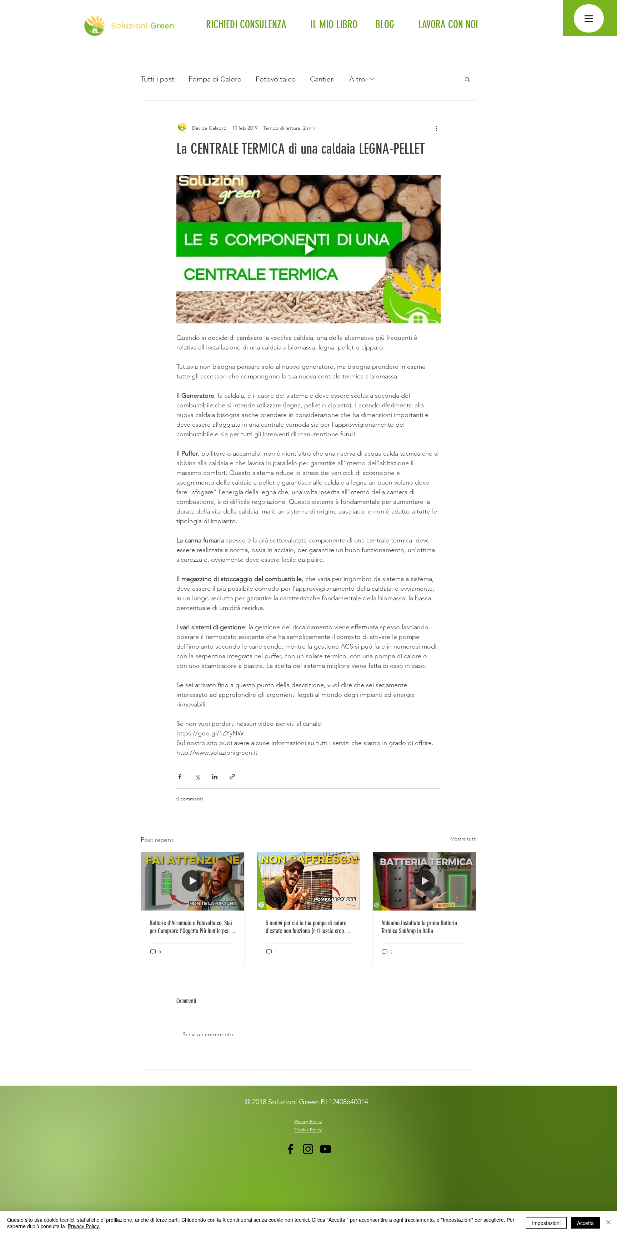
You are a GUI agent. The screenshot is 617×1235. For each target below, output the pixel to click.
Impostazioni (546, 1222)
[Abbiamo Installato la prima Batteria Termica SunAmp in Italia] (424, 881)
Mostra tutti (463, 838)
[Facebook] (290, 1149)
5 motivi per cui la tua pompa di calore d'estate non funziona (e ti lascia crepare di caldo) (308, 927)
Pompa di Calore (215, 79)
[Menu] (589, 18)
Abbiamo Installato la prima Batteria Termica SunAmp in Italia (419, 927)
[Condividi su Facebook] (179, 776)
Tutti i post (157, 79)
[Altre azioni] (436, 128)
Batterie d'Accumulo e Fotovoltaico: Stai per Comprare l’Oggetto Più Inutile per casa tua (191, 927)
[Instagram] (308, 1149)
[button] (467, 79)
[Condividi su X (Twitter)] (197, 776)
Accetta (585, 1222)
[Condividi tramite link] (232, 776)
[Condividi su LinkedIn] (214, 776)
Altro (357, 79)
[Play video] (308, 249)
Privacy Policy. (84, 1226)
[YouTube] (325, 1149)
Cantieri (322, 79)
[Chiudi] (608, 1222)
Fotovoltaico (276, 79)
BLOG (384, 24)
